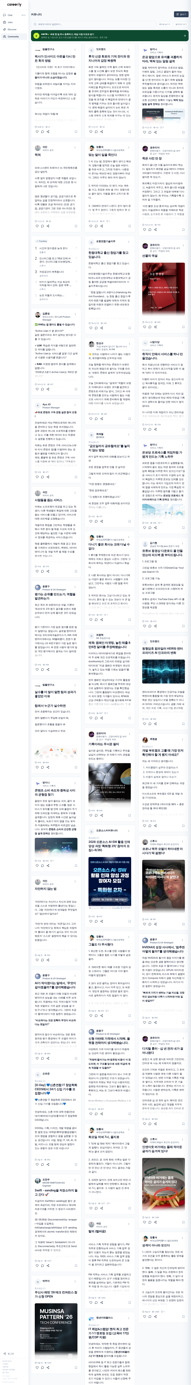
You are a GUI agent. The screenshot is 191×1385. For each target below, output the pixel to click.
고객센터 (5, 1364)
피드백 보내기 (7, 1361)
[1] (37, 865)
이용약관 (5, 1367)
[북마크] (75, 131)
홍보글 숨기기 (164, 24)
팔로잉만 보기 (181, 24)
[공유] (48, 131)
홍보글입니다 (40, 1081)
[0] (37, 131)
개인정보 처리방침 (8, 1369)
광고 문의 (5, 1372)
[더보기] (75, 49)
